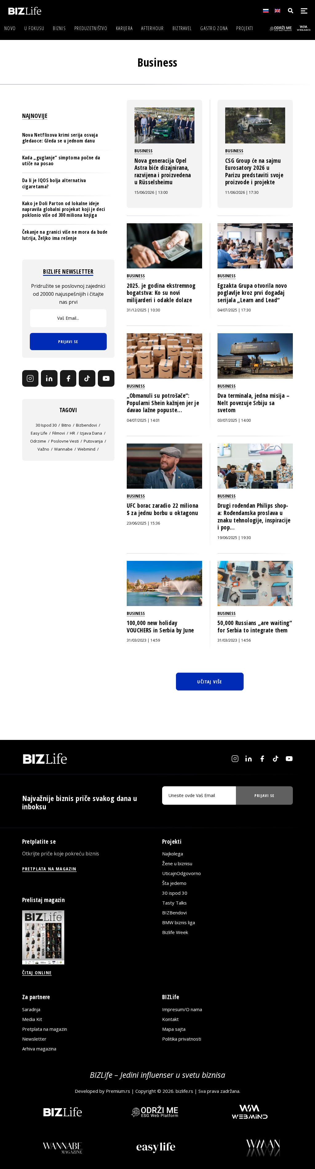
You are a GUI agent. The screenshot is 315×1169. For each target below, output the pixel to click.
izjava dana (91, 433)
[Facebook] (68, 378)
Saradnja (31, 1009)
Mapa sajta (173, 1029)
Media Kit (32, 1019)
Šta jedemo (174, 883)
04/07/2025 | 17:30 (234, 310)
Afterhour (152, 28)
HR (72, 433)
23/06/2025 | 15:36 (143, 523)
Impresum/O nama (182, 1009)
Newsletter (34, 1039)
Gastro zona (214, 28)
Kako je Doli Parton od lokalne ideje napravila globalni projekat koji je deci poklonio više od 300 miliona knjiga (63, 209)
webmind (86, 449)
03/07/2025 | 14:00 (234, 420)
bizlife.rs (184, 1091)
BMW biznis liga (178, 922)
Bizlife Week (175, 932)
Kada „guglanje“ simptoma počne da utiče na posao (61, 160)
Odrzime (38, 441)
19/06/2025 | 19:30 (234, 537)
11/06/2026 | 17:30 (241, 192)
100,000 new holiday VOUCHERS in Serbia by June (160, 626)
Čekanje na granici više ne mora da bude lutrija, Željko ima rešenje (64, 235)
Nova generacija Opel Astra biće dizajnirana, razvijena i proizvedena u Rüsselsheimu (162, 171)
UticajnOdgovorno (181, 873)
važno (43, 449)
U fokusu (34, 28)
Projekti (244, 28)
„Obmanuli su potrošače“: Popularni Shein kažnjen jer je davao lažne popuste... (163, 403)
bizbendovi (86, 425)
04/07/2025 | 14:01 (143, 420)
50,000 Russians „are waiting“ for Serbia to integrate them (254, 626)
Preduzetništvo (90, 28)
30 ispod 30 (46, 425)
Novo (10, 28)
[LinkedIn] (49, 378)
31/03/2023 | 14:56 (234, 640)
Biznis (59, 28)
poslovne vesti (65, 441)
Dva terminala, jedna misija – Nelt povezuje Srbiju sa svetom (253, 403)
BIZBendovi (174, 912)
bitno (66, 425)
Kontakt (170, 1019)
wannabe (63, 449)
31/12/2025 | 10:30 (143, 310)
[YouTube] (106, 378)
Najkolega (172, 853)
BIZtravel (182, 28)
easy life (39, 433)
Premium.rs (118, 1091)
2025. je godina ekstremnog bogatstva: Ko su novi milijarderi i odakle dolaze (161, 293)
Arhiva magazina (39, 1049)
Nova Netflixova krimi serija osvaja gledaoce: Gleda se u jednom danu (60, 137)
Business (143, 150)
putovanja (93, 441)
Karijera (124, 28)
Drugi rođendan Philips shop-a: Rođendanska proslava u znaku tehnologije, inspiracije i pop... (253, 516)
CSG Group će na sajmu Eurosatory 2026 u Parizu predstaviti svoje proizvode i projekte (254, 171)
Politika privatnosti (181, 1039)
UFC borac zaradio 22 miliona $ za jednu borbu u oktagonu (162, 509)
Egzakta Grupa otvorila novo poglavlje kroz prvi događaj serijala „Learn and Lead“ (252, 293)
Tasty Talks (174, 903)
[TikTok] (87, 378)
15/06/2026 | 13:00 (151, 192)
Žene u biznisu (177, 863)
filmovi (58, 433)
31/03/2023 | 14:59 (143, 640)
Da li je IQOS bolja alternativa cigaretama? (54, 183)
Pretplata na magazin (44, 1029)
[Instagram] (30, 378)
